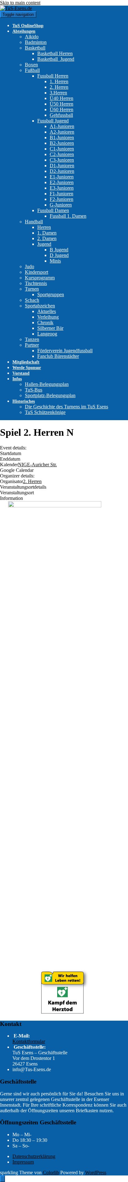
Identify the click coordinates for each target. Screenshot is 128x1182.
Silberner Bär (50, 328)
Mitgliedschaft (25, 362)
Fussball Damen (53, 210)
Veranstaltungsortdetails (23, 487)
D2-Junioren (62, 171)
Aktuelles (46, 311)
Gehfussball (61, 115)
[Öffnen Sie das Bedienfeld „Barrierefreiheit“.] (2, 1178)
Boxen (31, 64)
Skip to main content (20, 2)
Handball (34, 221)
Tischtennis (36, 283)
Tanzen (32, 339)
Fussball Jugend (53, 120)
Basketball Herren (55, 53)
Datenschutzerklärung (33, 1156)
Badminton (36, 42)
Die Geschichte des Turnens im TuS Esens (66, 406)
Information (11, 498)
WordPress (95, 1172)
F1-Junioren (61, 193)
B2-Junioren (62, 143)
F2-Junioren (61, 199)
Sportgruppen (50, 294)
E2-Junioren (62, 182)
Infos (17, 379)
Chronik (45, 322)
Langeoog (47, 333)
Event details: (13, 447)
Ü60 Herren (61, 109)
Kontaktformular (28, 1041)
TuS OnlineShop (27, 25)
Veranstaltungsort (17, 492)
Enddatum (10, 459)
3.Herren (58, 92)
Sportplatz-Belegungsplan (50, 395)
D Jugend (59, 255)
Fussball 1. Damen (68, 216)
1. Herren (59, 81)
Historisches (23, 401)
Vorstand (21, 373)
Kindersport (36, 272)
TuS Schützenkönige (45, 412)
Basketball (35, 47)
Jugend (44, 244)
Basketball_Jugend (55, 59)
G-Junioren (61, 204)
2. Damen (47, 238)
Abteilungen (23, 31)
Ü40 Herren (61, 98)
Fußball (32, 70)
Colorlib (51, 1172)
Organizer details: (17, 475)
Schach (32, 300)
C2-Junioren (62, 154)
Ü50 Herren (61, 104)
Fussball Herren (52, 75)
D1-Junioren (62, 165)
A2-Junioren (62, 132)
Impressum (23, 1162)
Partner (32, 345)
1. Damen (47, 232)
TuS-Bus (33, 389)
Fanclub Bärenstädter (58, 356)
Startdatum (10, 453)
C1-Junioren (62, 148)
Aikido (32, 36)
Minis (55, 260)
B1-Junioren (62, 137)
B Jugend (59, 249)
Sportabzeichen (40, 305)
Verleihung (48, 317)
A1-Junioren (62, 126)
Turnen (32, 289)
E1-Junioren (62, 176)
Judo (29, 266)
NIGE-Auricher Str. (37, 464)
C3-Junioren (62, 160)
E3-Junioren (62, 188)
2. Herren (59, 87)
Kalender (9, 464)
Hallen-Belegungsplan (47, 384)
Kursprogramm (40, 277)
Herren (44, 227)
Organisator (11, 481)
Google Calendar (17, 470)
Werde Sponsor (26, 367)
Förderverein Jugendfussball (65, 350)
